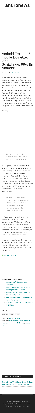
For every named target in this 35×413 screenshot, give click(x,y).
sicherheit (12, 323)
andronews (17, 5)
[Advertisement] (17, 30)
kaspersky (5, 323)
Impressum (24, 401)
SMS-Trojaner (20, 323)
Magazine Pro (20, 404)
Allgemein (11, 318)
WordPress (17, 406)
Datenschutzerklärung (13, 401)
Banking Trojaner (19, 321)
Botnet (27, 321)
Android (17, 318)
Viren (3, 325)
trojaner (27, 323)
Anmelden (26, 406)
